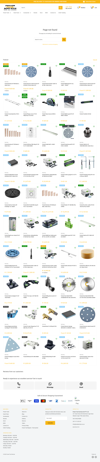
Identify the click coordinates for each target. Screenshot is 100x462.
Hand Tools (16, 12)
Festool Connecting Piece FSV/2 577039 (12, 114)
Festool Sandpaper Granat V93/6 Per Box (12, 357)
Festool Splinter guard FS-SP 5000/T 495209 (67, 114)
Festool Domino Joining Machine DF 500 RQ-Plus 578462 (30, 236)
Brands (35, 12)
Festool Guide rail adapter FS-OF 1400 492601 (12, 296)
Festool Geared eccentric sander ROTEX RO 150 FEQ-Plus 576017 (49, 266)
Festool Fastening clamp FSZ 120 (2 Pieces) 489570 (87, 175)
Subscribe (50, 423)
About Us (24, 411)
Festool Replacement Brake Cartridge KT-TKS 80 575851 (11, 327)
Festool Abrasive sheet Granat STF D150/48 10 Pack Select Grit (31, 84)
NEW (46, 12)
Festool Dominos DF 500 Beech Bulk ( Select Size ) (49, 205)
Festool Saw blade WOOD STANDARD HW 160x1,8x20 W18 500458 (68, 296)
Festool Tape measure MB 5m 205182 (48, 114)
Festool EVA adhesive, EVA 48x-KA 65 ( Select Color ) (87, 266)
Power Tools (6, 12)
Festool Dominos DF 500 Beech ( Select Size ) (12, 84)
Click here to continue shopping (50, 44)
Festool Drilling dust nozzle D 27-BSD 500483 (49, 296)
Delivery (24, 418)
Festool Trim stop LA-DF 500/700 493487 (30, 296)
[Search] (60, 7)
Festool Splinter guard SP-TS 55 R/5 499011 (68, 236)
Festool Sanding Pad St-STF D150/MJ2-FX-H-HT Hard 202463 (12, 266)
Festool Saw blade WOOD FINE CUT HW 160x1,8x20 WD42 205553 (87, 296)
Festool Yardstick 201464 (85, 114)
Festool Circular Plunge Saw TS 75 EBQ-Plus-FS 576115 (31, 327)
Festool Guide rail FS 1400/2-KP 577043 (87, 236)
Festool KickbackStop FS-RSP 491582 (49, 357)
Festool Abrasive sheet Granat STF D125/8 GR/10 (87, 327)
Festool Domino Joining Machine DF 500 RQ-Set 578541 (49, 175)
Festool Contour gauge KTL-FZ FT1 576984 (69, 175)
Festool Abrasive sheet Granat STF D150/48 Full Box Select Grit (87, 84)
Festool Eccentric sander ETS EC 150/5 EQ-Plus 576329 (87, 205)
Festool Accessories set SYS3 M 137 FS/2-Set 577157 (68, 357)
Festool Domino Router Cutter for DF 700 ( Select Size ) (30, 266)
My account (69, 8)
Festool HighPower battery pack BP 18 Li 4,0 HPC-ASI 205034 (49, 236)
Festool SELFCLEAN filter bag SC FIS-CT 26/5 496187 (30, 205)
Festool (6, 81)
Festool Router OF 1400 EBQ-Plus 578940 (68, 205)
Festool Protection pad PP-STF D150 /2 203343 (68, 145)
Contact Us (53, 12)
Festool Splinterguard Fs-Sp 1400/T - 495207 (67, 84)
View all (95, 60)
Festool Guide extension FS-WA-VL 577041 (69, 266)
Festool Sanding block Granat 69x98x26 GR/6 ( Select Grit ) (11, 175)
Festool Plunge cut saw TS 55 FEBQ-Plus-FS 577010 (30, 114)
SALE (41, 12)
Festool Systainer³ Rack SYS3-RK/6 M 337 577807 (86, 357)
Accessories (26, 12)
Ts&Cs (23, 423)
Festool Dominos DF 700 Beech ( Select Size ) (12, 145)
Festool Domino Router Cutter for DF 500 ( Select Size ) (49, 84)
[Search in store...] (64, 39)
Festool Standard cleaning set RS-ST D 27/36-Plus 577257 (31, 175)
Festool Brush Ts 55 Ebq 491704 (49, 326)
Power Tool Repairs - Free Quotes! (30, 427)
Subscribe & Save (90, 1)
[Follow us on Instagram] (96, 457)
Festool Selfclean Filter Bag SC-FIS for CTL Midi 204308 (31, 145)
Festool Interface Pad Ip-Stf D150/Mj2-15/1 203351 (11, 205)
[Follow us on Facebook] (93, 457)
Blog (23, 414)
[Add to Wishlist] (19, 65)
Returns (24, 421)
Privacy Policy (25, 425)
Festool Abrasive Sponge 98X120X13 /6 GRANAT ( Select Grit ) (68, 327)
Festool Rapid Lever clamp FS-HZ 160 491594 (12, 236)
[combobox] (39, 7)
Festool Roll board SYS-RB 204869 (31, 356)
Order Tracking (62, 12)
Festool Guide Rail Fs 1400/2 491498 (48, 145)
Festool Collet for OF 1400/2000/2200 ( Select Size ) (87, 145)
